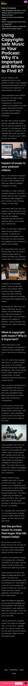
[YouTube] (12, 660)
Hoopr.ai (18, 683)
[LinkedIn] (7, 660)
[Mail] (14, 660)
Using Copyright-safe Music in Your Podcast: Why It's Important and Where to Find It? (14, 13)
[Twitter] (4, 660)
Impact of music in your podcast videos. (12, 18)
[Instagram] (9, 660)
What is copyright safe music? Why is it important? (14, 23)
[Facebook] (2, 660)
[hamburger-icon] (25, 2)
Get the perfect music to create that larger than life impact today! (14, 27)
